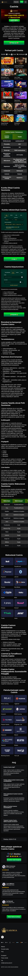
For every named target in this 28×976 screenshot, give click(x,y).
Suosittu (3, 54)
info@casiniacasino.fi (6, 963)
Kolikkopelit (22, 54)
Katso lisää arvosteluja (14, 916)
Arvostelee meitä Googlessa (14, 860)
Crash (14, 54)
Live (9, 54)
